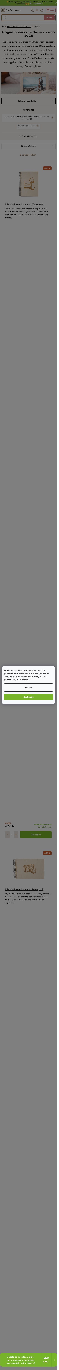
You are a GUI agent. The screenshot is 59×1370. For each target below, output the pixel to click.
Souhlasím (28, 697)
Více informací (23, 679)
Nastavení (28, 687)
